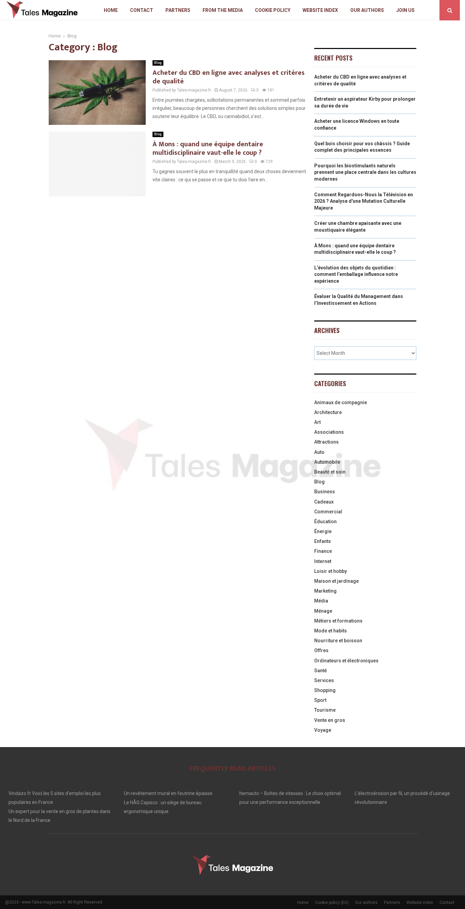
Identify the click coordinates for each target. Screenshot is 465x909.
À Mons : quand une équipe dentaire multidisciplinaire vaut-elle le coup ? (208, 148)
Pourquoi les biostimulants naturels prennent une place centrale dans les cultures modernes (365, 172)
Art (317, 422)
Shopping (325, 690)
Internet (322, 561)
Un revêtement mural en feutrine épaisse (168, 793)
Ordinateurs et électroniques (346, 660)
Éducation (325, 521)
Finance (323, 551)
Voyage (322, 730)
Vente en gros (329, 720)
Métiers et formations (338, 621)
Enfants (322, 541)
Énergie (323, 531)
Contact (141, 10)
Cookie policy (272, 10)
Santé (320, 670)
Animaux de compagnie (340, 402)
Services (324, 680)
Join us (405, 10)
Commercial (328, 511)
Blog (158, 63)
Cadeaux (324, 502)
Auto (319, 452)
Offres (321, 650)
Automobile (327, 462)
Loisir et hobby (330, 571)
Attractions (326, 442)
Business (324, 491)
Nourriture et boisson (338, 640)
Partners (177, 10)
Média (321, 601)
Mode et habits (330, 630)
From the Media (223, 10)
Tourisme (325, 710)
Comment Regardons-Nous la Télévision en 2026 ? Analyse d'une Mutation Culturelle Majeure (363, 201)
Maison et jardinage (336, 581)
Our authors (367, 10)
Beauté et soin (330, 472)
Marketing (325, 591)
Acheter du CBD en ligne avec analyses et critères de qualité (229, 77)
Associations (329, 432)
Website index (320, 10)
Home (111, 10)
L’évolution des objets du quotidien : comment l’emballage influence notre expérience (356, 274)
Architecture (328, 412)
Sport (320, 700)
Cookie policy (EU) (332, 902)
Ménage (323, 611)
